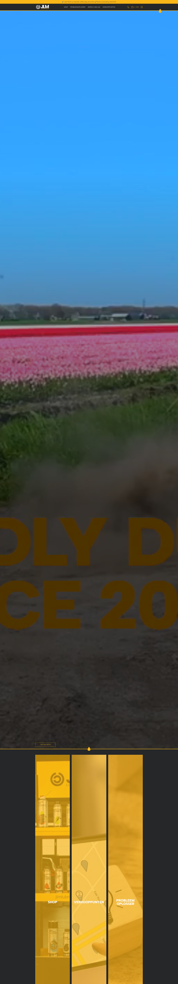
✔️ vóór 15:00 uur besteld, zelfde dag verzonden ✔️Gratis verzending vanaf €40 (89, 2)
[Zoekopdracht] (128, 7)
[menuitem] (66, 7)
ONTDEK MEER (45, 745)
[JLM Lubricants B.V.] (42, 7)
